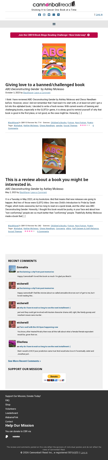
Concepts (60, 228)
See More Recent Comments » (24, 361)
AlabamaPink (11, 417)
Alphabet (18, 125)
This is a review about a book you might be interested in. (46, 182)
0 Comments (43, 231)
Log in (99, 14)
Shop (7, 404)
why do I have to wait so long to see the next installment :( (45, 308)
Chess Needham (47, 125)
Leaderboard (11, 413)
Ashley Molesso (31, 125)
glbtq (68, 228)
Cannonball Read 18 (54, 3)
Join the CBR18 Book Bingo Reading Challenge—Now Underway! (52, 35)
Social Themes (70, 125)
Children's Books (59, 123)
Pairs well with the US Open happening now (39, 327)
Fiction (71, 123)
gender (59, 125)
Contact (9, 421)
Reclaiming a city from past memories (37, 272)
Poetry (90, 123)
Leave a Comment (42, 93)
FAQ (7, 400)
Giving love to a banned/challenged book (45, 84)
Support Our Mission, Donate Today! (23, 396)
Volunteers (10, 409)
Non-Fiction (80, 123)
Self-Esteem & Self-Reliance (85, 228)
